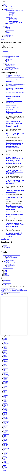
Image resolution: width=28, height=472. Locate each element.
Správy (5, 24)
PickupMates (9, 59)
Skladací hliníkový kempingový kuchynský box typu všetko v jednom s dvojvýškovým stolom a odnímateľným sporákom (14, 160)
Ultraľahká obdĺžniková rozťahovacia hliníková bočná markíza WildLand (15, 224)
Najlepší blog (6, 284)
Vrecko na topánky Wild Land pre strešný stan (15, 191)
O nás (4, 5)
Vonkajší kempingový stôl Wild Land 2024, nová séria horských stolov (14, 207)
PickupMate (12, 13)
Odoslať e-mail (4, 294)
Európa (8, 27)
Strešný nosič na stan (13, 289)
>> (8, 239)
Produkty (5, 9)
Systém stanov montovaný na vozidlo (14, 10)
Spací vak (8, 266)
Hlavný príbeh (9, 8)
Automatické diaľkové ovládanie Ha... (13, 80)
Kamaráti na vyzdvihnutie (12, 257)
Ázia (7, 31)
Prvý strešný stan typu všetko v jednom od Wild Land (15, 134)
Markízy (11, 14)
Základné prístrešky (13, 18)
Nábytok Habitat (13, 19)
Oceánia (8, 32)
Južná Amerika (9, 28)
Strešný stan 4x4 (4, 289)
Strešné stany (12, 12)
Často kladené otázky (8, 35)
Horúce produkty (4, 288)
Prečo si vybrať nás (10, 6)
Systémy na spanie (13, 21)
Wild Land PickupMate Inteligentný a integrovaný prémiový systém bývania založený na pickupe (14, 124)
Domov (5, 4)
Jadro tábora (9, 17)
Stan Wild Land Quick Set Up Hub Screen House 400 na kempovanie (15, 182)
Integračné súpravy (13, 15)
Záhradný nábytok (10, 265)
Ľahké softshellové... (12, 105)
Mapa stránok (12, 288)
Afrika (7, 34)
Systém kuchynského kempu (15, 22)
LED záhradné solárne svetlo (16, 290)
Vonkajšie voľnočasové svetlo (13, 292)
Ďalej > (5, 239)
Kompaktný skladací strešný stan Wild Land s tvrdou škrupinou (14, 234)
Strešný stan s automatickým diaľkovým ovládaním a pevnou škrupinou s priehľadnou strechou (14, 145)
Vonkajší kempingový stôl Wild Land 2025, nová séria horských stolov (14, 172)
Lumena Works (9, 23)
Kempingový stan (10, 264)
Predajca (5, 26)
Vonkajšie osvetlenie (8, 69)
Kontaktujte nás (7, 36)
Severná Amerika (10, 30)
